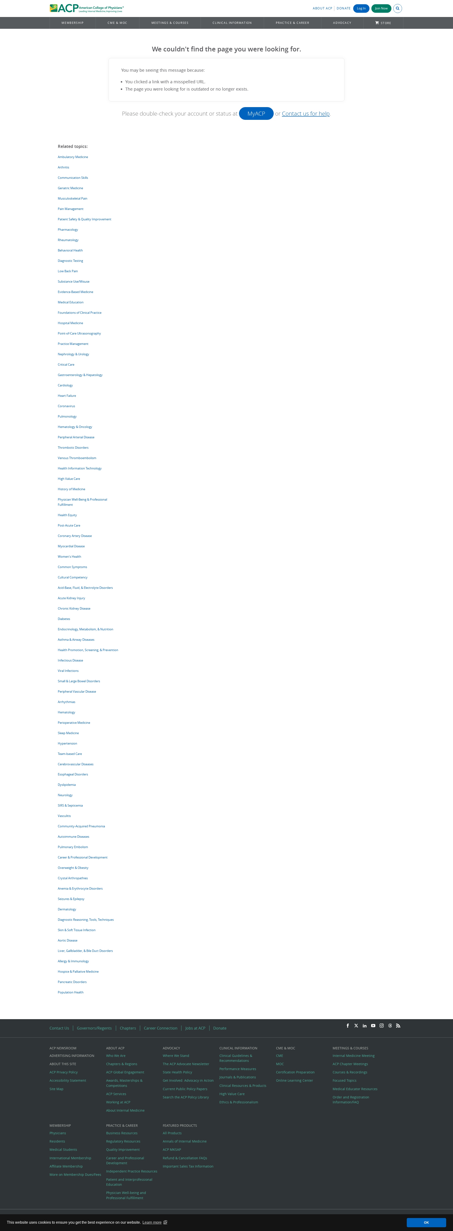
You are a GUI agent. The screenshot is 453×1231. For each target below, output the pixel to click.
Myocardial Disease (71, 546)
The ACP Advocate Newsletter (186, 1064)
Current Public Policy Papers (185, 1089)
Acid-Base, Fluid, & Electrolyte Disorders (85, 588)
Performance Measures (237, 1069)
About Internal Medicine (125, 1110)
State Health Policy (177, 1072)
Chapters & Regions (121, 1064)
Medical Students (63, 1149)
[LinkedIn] (365, 1026)
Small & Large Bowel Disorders (79, 681)
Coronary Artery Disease (75, 536)
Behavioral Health (70, 250)
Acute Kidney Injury (71, 598)
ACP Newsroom (63, 1048)
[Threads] (390, 1026)
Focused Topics (345, 1080)
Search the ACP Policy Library (186, 1097)
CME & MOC (117, 23)
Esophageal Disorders (73, 774)
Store (386, 23)
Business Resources (122, 1133)
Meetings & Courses (170, 23)
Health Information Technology (80, 468)
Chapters (128, 1028)
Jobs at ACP (195, 1028)
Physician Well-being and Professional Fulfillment (126, 1195)
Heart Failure (67, 396)
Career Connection (160, 1028)
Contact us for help (306, 113)
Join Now (381, 8)
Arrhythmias (66, 702)
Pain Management (71, 209)
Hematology (66, 712)
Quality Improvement (123, 1149)
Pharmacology (68, 230)
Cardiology (65, 385)
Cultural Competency (73, 577)
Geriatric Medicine (70, 188)
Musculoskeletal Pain (72, 199)
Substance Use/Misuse (73, 282)
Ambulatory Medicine (73, 157)
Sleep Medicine (68, 733)
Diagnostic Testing (70, 261)
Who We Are (116, 1055)
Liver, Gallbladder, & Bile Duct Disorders (85, 951)
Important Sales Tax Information (188, 1166)
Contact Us (59, 1028)
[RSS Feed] (398, 1026)
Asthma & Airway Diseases (76, 640)
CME (279, 1055)
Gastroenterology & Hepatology (80, 375)
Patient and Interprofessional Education (129, 1182)
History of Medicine (71, 489)
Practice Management (73, 344)
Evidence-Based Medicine (75, 292)
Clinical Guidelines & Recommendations (235, 1058)
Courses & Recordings (350, 1072)
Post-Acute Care (69, 525)
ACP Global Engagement (125, 1072)
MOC (280, 1064)
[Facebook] (348, 1026)
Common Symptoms (72, 567)
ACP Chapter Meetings (350, 1064)
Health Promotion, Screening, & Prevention (88, 650)
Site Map (56, 1089)
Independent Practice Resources (131, 1171)
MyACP (256, 113)
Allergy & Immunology (73, 961)
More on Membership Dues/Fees (75, 1174)
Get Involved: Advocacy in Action (188, 1080)
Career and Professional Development (125, 1160)
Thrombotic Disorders (73, 448)
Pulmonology (67, 417)
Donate (344, 8)
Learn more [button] (152, 1222)
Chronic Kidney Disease (74, 609)
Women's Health (69, 557)
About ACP (323, 8)
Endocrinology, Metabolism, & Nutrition (85, 629)
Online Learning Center (294, 1080)
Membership (73, 23)
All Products (172, 1133)
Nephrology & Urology (73, 354)
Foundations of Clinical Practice (79, 313)
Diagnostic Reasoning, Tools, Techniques (86, 920)
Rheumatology (68, 240)
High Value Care (69, 479)
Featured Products (180, 1125)
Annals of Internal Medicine (185, 1141)
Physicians (58, 1133)
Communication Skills (73, 178)
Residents (57, 1141)
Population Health (71, 992)
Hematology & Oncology (75, 427)
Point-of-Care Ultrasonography (79, 333)
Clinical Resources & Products (242, 1085)
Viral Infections (68, 671)
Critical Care (66, 365)
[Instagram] (382, 1026)
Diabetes (64, 619)
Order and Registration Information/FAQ (351, 1099)
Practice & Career (292, 23)
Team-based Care (70, 754)
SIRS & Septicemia (70, 806)
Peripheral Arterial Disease (76, 437)
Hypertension (67, 743)
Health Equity (67, 515)
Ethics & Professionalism (238, 1102)
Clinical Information (232, 23)
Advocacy (342, 23)
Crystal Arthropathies (73, 878)
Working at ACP (118, 1102)
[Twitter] (356, 1026)
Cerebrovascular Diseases (75, 764)
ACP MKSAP (172, 1149)
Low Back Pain (68, 271)
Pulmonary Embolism (73, 847)
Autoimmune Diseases (73, 837)
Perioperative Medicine (74, 723)
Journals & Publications (237, 1077)
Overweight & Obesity (73, 868)
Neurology (65, 795)
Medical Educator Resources (355, 1089)
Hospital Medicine (70, 323)
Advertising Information (72, 1055)
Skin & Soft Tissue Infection (77, 930)
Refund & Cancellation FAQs (185, 1158)
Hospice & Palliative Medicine (78, 972)
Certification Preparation (295, 1072)
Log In (361, 8)
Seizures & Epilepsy (71, 899)
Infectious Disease (70, 660)
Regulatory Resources (123, 1141)
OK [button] (426, 1222)
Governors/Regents (94, 1028)
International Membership (70, 1158)
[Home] (87, 8)
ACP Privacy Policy (64, 1072)
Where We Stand (176, 1055)
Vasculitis (64, 816)
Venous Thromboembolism (77, 458)
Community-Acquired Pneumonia (81, 826)
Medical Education (71, 302)
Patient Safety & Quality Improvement (84, 219)
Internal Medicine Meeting (354, 1055)
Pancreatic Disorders (72, 982)
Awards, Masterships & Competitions (124, 1083)
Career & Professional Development (83, 857)
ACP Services (116, 1094)
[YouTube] (373, 1026)
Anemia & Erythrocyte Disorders (80, 889)
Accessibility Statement (68, 1080)
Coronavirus (66, 406)
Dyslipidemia (67, 785)
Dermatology (67, 909)
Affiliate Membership (66, 1166)
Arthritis (63, 167)
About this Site (63, 1064)
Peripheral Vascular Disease (77, 692)
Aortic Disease (67, 940)
